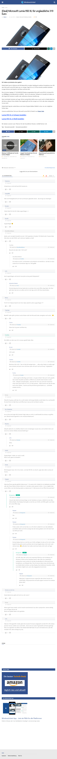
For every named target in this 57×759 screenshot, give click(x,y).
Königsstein (22, 512)
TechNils (22, 258)
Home (3, 7)
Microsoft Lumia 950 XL (21, 127)
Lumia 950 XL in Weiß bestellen (13, 119)
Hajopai (18, 497)
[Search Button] (54, 2)
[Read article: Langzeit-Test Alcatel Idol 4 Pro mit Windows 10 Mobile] (28, 145)
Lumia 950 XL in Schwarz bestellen (14, 115)
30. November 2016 (43, 156)
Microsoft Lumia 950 (9, 127)
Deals (6, 7)
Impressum (4, 755)
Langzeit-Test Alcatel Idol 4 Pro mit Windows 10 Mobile (28, 153)
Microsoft (21, 17)
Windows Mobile (27, 17)
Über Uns (20, 755)
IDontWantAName (20, 247)
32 (36, 17)
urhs (18, 285)
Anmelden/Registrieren (49, 167)
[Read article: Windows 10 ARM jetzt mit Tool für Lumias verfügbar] (10, 145)
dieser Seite (41, 111)
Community (24, 150)
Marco (5, 17)
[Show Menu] (2, 2)
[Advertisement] (28, 656)
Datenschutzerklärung (12, 755)
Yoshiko (21, 375)
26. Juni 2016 (12, 17)
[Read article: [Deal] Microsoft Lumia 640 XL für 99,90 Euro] (47, 145)
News (4, 150)
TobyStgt (19, 324)
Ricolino (18, 440)
